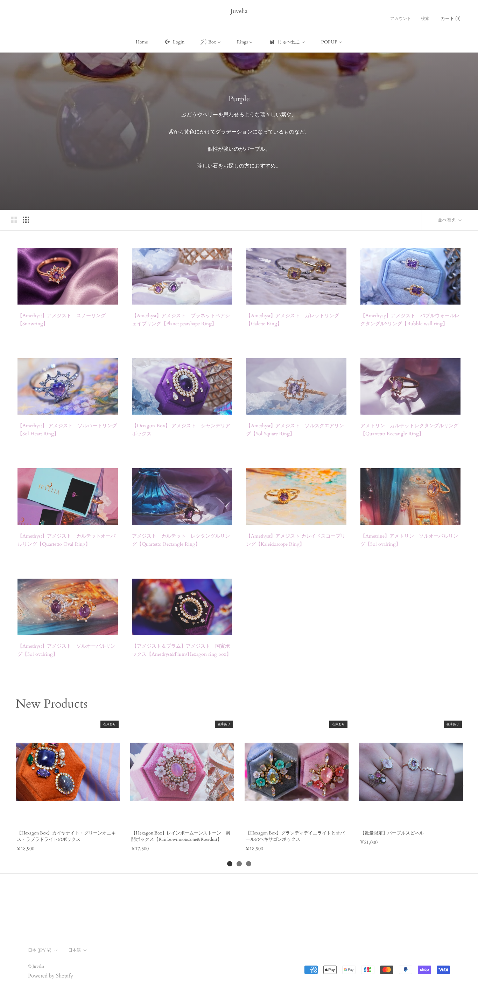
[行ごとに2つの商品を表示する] (14, 220)
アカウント (400, 18)
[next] (461, 786)
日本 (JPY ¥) (39, 950)
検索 (425, 18)
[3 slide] (248, 863)
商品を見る (68, 817)
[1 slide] (229, 863)
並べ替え (447, 220)
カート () (451, 18)
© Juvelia (36, 966)
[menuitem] (142, 42)
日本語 (74, 950)
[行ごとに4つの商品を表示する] (26, 220)
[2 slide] (239, 863)
